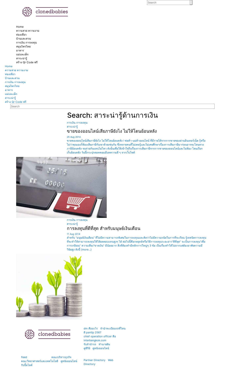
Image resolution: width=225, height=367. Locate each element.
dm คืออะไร (91, 328)
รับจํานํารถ (90, 344)
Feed (24, 357)
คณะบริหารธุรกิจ (61, 357)
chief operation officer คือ (100, 336)
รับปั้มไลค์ (26, 365)
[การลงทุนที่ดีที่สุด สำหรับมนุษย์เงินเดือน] (40, 269)
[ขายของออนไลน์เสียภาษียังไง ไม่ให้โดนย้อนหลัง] (40, 169)
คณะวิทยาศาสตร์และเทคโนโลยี (39, 361)
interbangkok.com (95, 340)
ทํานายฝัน (104, 344)
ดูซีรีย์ (87, 348)
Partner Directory (94, 360)
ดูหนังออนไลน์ (69, 361)
